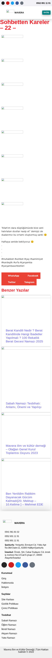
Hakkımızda (7, 583)
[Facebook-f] (17, 3)
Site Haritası (7, 599)
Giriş (3, 578)
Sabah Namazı (9, 620)
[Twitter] (12, 3)
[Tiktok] (21, 3)
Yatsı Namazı (8, 638)
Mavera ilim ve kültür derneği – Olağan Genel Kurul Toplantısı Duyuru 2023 (26, 449)
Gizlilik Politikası (9, 604)
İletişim (5, 587)
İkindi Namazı (8, 629)
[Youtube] (7, 3)
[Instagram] (3, 3)
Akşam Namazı (9, 633)
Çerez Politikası (9, 608)
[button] (4, 12)
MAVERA (19, 12)
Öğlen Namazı (8, 625)
